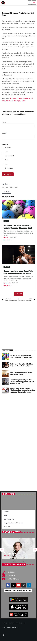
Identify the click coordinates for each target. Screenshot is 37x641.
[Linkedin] (29, 585)
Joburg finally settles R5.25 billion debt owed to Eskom (21, 373)
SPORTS (7, 266)
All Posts (6, 192)
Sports (7, 160)
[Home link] (3, 2)
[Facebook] (8, 585)
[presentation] (2, 550)
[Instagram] (23, 585)
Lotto (6, 221)
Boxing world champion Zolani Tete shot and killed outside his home (18, 272)
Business (8, 148)
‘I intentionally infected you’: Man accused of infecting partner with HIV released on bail (22, 382)
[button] (11, 561)
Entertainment (9, 156)
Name (4, 122)
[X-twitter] (13, 585)
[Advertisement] (18, 323)
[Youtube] (18, 585)
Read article (8, 240)
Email (4, 133)
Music (7, 164)
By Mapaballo (7, 283)
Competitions (9, 168)
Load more (18, 294)
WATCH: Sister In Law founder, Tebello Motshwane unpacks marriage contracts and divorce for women (22, 390)
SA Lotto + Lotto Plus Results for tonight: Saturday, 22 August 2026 (18, 226)
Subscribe (7, 175)
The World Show (10, 553)
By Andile (6, 237)
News (6, 152)
